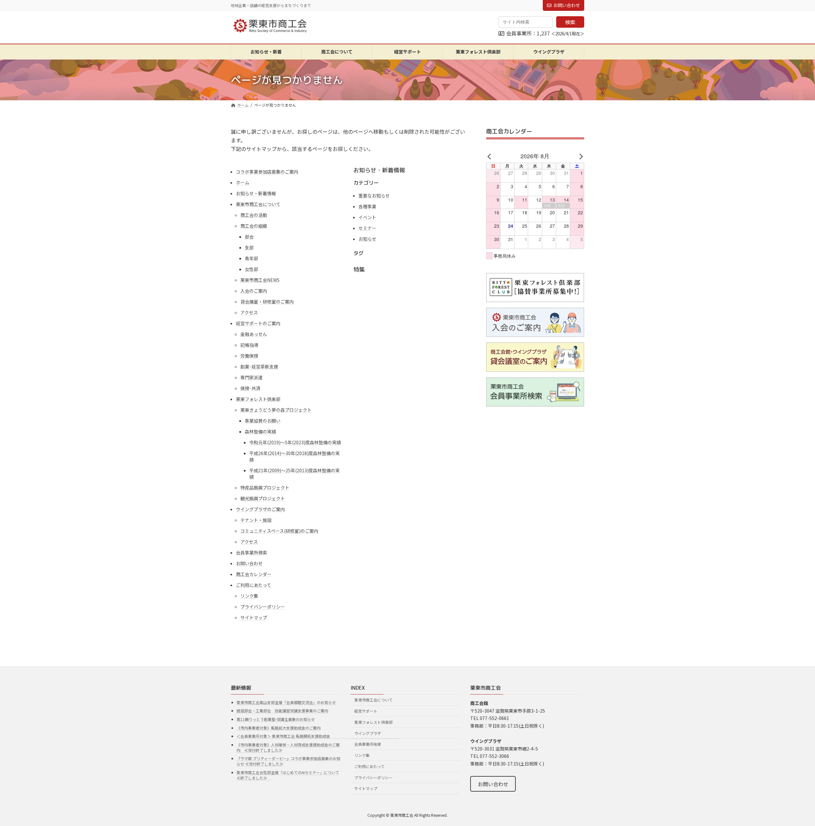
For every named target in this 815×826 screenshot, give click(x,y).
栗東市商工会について (258, 204)
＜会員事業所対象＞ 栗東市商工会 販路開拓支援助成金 (318, 736)
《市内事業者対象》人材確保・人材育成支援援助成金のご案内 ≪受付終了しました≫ (288, 747)
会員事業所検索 (251, 552)
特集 (359, 270)
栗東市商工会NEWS (260, 280)
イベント (367, 217)
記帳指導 (249, 345)
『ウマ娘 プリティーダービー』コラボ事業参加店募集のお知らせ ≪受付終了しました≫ (288, 761)
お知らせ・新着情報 (256, 193)
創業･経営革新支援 (259, 366)
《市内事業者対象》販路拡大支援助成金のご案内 (279, 727)
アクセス (249, 312)
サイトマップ (253, 617)
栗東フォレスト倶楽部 (258, 399)
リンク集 (249, 596)
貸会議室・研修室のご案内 (267, 301)
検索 (570, 22)
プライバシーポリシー (262, 606)
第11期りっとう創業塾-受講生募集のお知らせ (276, 719)
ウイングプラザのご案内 (260, 509)
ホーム (242, 182)
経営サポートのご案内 (258, 323)
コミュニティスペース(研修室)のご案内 (279, 531)
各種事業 (367, 206)
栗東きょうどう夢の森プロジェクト (276, 410)
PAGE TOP (792, 795)
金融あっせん (253, 334)
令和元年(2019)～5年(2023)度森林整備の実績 (295, 442)
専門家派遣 (251, 377)
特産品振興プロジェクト (264, 487)
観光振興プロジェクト (262, 498)
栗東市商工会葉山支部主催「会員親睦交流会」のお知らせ (286, 702)
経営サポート (365, 711)
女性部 (251, 269)
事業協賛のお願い (262, 420)
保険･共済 (250, 388)
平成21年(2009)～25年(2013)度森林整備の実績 (294, 473)
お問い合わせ (566, 5)
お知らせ (367, 239)
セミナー (367, 228)
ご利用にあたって (253, 585)
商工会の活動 (253, 215)
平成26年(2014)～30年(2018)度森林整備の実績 (294, 456)
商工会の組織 (253, 226)
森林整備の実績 (260, 431)
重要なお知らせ (374, 195)
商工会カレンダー (254, 574)
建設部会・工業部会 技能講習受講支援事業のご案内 (282, 710)
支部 (249, 247)
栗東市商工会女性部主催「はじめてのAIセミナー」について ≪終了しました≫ (288, 775)
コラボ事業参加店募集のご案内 (267, 171)
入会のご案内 (253, 291)
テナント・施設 (256, 520)
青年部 (251, 258)
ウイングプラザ (367, 733)
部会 (249, 236)
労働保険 (249, 355)
